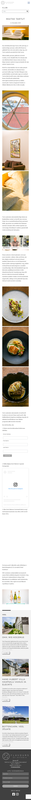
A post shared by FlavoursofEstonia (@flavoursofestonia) (17, 504)
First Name (6, 440)
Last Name (6, 447)
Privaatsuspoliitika (15, 767)
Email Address (7, 434)
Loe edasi (5, 653)
